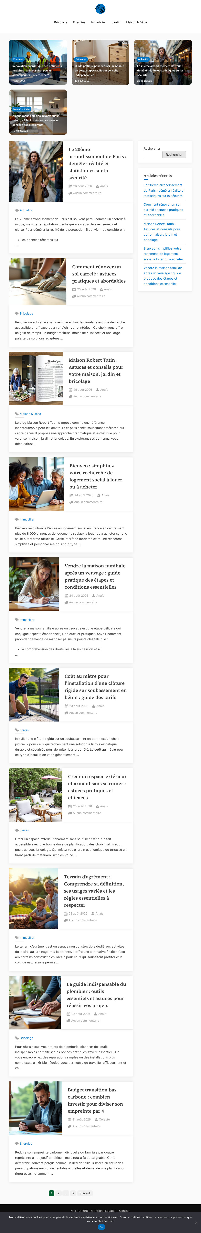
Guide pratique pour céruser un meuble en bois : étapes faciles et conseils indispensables (99, 70)
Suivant (84, 1193)
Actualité (143, 59)
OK (101, 1227)
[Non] (196, 1223)
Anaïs (104, 186)
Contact (125, 1211)
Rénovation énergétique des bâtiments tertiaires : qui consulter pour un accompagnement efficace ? (37, 70)
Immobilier (98, 22)
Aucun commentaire (87, 193)
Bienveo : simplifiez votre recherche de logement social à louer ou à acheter (163, 253)
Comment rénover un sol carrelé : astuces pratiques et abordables (99, 273)
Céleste (104, 1119)
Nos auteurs (79, 1211)
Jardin (116, 22)
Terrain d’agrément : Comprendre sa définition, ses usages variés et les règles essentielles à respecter (94, 891)
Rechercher (152, 148)
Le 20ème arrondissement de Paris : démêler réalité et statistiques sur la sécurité (160, 70)
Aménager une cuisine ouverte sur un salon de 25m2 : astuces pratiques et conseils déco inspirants (35, 120)
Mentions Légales (103, 1211)
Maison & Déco (136, 22)
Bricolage (60, 22)
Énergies (79, 22)
